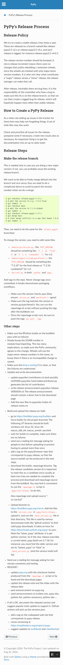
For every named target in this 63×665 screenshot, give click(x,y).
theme (33, 657)
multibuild (36, 629)
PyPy (33, 4)
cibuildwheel (52, 629)
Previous (12, 637)
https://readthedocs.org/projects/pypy (30, 625)
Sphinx (18, 657)
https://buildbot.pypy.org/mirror (27, 508)
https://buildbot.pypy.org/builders (34, 416)
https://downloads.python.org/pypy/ (29, 530)
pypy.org (23, 572)
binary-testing (30, 365)
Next (52, 637)
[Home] (5, 15)
